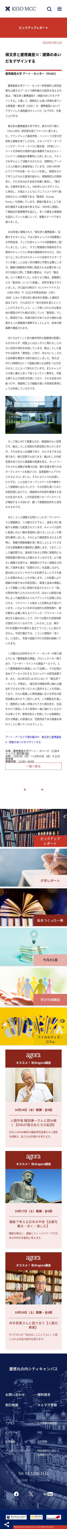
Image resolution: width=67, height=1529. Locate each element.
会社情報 (42, 1441)
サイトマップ (12, 1432)
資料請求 (43, 1394)
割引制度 (11, 1404)
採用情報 (10, 1441)
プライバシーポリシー (17, 1450)
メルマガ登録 (47, 1404)
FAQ (39, 1432)
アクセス (10, 1423)
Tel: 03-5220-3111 (33, 1473)
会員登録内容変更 (47, 1423)
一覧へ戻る (33, 766)
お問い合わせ (15, 1394)
